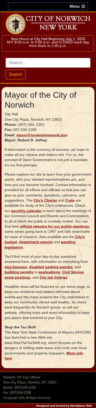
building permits (19, 272)
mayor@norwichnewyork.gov (41, 135)
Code (69, 200)
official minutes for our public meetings (54, 226)
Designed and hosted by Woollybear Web (64, 405)
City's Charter (45, 200)
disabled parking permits (51, 267)
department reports (36, 242)
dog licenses (16, 267)
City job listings (53, 277)
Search (15, 74)
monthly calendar (26, 211)
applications (49, 272)
